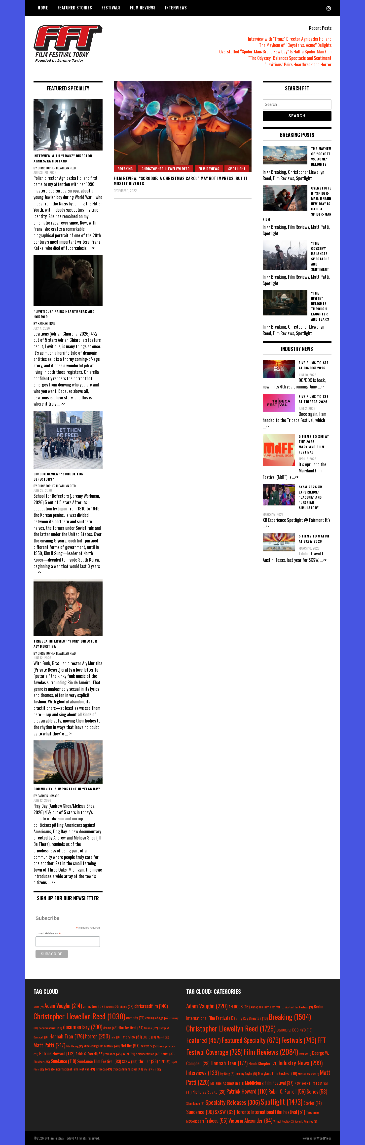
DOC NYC (302, 1030)
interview (131, 1036)
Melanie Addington (227, 1083)
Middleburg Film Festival (102, 1045)
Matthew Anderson (308, 1074)
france (151, 1028)
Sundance (63, 1061)
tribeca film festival (128, 1069)
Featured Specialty (251, 1040)
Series (317, 1091)
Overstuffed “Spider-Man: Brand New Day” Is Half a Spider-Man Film (275, 51)
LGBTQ (149, 1037)
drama (110, 1027)
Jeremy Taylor (246, 1073)
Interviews (176, 8)
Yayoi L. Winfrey (306, 1121)
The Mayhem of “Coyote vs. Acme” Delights (295, 45)
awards (112, 1007)
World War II (152, 1069)
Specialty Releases (232, 1102)
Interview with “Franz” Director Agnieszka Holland (289, 39)
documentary (82, 1027)
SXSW (129, 1061)
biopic (126, 1006)
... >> (91, 248)
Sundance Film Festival (99, 1061)
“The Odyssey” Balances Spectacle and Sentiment (289, 58)
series (168, 1054)
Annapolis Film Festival (267, 1006)
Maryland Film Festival (277, 1073)
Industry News (300, 1062)
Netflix (130, 1045)
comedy (135, 1018)
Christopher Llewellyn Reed (165, 168)
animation (94, 1006)
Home (43, 8)
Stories (312, 1103)
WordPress (324, 1138)
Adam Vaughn (63, 1005)
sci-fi (129, 1054)
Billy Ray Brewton (252, 1018)
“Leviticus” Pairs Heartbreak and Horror (298, 64)
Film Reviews (142, 8)
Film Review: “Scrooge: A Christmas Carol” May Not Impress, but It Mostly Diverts (181, 181)
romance (113, 1053)
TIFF (164, 1061)
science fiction (148, 1053)
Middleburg (74, 1046)
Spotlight (237, 168)
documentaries (50, 1028)
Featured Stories (75, 8)
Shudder (42, 1061)
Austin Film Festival (299, 1007)
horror (97, 1036)
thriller (148, 1061)
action (38, 1007)
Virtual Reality (283, 1121)
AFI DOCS (239, 1006)
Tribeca (104, 1068)
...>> (321, 386)
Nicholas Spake (208, 1091)
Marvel (163, 1037)
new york (149, 1045)
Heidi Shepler (263, 1063)
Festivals (111, 8)
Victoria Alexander (250, 1120)
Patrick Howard (56, 1053)
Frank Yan (305, 1054)
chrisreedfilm (151, 1005)
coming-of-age (157, 1017)
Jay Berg (227, 1073)
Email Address (48, 933)
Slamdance (195, 1103)
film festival (130, 1027)
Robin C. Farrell (89, 1053)
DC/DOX (284, 1030)
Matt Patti (49, 1045)
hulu (115, 1037)
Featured (203, 1040)
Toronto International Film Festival (70, 1068)
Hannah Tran (66, 1036)
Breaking (125, 168)
